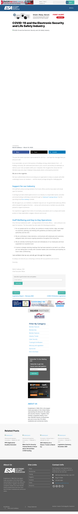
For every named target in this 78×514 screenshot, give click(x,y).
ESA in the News (33, 352)
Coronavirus (15, 145)
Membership (32, 330)
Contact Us (42, 3)
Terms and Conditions (13, 508)
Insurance (31, 480)
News (40, 1)
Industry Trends (33, 336)
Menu (72, 8)
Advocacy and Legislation (36, 345)
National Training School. (50, 197)
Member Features (34, 327)
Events (30, 482)
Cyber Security (33, 339)
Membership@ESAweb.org (62, 483)
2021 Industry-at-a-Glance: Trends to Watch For (47, 445)
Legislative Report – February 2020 (23, 296)
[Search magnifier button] (67, 2)
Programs (31, 477)
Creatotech (71, 506)
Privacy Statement (32, 506)
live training (25, 199)
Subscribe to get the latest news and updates (25, 276)
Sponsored (32, 348)
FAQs (44, 1)
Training (31, 474)
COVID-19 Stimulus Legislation (56, 296)
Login (70, 2)
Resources (31, 485)
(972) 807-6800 (59, 480)
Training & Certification (35, 342)
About (30, 468)
